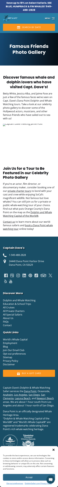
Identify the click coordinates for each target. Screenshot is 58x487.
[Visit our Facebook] (6, 275)
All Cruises (9, 307)
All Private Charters (14, 311)
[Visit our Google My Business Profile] (12, 275)
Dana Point (30, 391)
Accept (29, 477)
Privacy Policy (10, 360)
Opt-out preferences (14, 483)
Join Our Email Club (13, 350)
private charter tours (19, 191)
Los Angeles (20, 394)
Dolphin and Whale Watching (19, 300)
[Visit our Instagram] (18, 275)
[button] (53, 449)
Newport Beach (45, 398)
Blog (5, 346)
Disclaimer (9, 364)
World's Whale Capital (15, 339)
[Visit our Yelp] (5, 281)
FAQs (6, 321)
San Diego (34, 394)
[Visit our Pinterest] (30, 275)
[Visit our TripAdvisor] (43, 275)
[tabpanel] (29, 143)
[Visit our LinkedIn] (24, 275)
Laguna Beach (22, 398)
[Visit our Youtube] (10, 281)
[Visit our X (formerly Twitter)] (50, 275)
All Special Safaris (12, 314)
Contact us (9, 221)
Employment (10, 343)
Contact (7, 325)
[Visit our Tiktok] (36, 275)
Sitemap (7, 357)
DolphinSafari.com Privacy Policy (38, 483)
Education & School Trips (17, 304)
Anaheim (8, 394)
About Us (8, 318)
